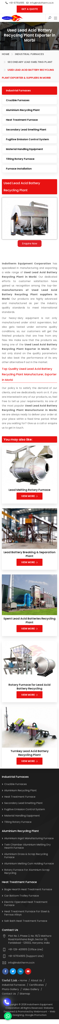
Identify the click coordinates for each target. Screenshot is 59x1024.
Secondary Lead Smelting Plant (30, 62)
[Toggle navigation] (55, 18)
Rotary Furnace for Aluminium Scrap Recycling (27, 871)
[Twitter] (13, 971)
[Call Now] (7, 1000)
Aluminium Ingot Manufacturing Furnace (29, 838)
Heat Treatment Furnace (22, 120)
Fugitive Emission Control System (27, 139)
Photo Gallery (10, 989)
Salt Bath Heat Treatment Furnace (25, 921)
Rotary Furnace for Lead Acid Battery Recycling (29, 686)
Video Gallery (31, 989)
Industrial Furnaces (29, 54)
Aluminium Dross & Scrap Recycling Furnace (26, 855)
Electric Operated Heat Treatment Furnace (26, 903)
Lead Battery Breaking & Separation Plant (30, 554)
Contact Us (9, 993)
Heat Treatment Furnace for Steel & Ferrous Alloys (27, 913)
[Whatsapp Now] (8, 1016)
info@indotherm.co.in (42, 2)
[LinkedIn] (20, 971)
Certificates (36, 985)
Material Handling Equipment (24, 149)
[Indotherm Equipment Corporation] (12, 18)
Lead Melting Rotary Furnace (29, 490)
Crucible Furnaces (17, 100)
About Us (36, 980)
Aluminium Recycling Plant (23, 110)
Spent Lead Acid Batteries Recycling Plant (29, 620)
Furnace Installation (19, 168)
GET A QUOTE (29, 9)
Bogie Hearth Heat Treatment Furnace (28, 889)
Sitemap (25, 993)
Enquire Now (29, 243)
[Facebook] (5, 971)
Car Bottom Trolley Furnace (21, 895)
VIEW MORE (28, 496)
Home (5, 54)
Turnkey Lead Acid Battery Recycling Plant (30, 753)
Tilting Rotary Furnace (20, 159)
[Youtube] (28, 971)
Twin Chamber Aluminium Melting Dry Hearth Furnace (27, 846)
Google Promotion (36, 1015)
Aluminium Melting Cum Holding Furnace (29, 863)
